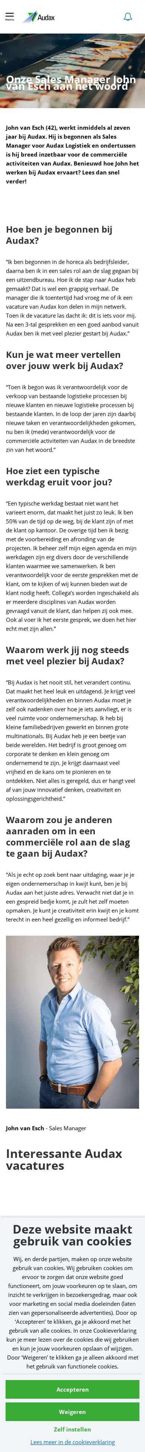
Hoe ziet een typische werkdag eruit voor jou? (59, 476)
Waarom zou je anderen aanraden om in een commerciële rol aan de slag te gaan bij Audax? (68, 836)
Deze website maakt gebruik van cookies (72, 1236)
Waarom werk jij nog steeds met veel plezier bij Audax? (67, 655)
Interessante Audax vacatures (64, 1160)
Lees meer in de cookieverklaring (72, 1442)
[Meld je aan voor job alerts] (128, 17)
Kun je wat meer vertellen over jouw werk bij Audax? (64, 360)
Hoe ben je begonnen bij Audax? (59, 235)
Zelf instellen (72, 1429)
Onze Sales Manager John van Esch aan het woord (71, 84)
